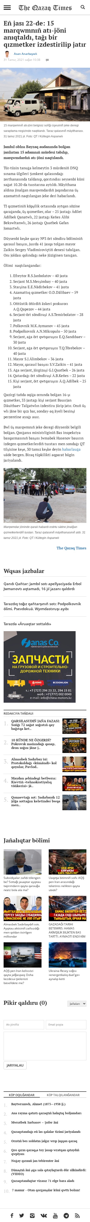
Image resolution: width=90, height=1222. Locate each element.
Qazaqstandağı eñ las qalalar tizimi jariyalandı (45, 1132)
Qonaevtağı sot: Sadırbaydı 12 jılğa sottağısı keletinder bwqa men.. (35, 801)
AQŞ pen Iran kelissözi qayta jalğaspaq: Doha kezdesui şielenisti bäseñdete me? (18, 977)
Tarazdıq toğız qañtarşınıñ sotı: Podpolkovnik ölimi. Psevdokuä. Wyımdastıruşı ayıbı (42, 606)
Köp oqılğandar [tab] (22, 1095)
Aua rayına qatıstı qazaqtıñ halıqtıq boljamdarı (46, 1113)
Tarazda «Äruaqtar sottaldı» (27, 623)
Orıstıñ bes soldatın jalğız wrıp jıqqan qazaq (44, 1141)
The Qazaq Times (71, 548)
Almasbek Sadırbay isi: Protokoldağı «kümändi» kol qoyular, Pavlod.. (34, 763)
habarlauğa (71, 449)
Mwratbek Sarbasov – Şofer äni (34, 1122)
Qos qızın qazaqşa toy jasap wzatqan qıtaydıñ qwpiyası (45, 1152)
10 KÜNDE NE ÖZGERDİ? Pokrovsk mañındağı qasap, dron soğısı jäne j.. (33, 744)
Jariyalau (15, 1065)
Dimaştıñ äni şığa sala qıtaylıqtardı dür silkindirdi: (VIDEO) (48, 1172)
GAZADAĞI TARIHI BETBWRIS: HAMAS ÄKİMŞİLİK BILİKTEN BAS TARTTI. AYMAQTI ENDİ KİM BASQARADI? (67, 932)
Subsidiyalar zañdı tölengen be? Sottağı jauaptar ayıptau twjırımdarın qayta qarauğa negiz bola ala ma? (22, 884)
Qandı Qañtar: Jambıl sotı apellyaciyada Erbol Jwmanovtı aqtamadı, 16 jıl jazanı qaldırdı (42, 586)
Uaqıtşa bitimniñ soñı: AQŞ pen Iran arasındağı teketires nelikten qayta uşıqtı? (66, 884)
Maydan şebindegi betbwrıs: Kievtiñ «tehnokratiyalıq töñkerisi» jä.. (33, 782)
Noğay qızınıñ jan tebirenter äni (35, 1161)
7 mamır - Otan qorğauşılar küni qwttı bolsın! (46, 1190)
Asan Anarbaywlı (25, 54)
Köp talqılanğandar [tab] (63, 1095)
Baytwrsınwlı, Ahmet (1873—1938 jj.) (38, 1104)
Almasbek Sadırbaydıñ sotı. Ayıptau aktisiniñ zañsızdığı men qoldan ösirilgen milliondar (22, 930)
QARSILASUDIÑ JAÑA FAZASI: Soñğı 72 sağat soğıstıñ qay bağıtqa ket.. (35, 725)
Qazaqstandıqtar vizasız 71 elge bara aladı (42, 1181)
